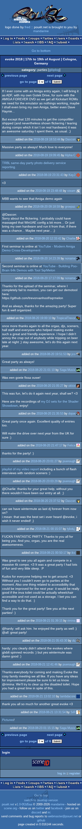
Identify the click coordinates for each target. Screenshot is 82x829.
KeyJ (72, 175)
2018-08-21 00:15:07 (48, 529)
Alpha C (70, 155)
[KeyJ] (78, 175)
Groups (34, 38)
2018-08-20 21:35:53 (49, 413)
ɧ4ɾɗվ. (71, 529)
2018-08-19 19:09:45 (46, 155)
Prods (20, 38)
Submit (61, 42)
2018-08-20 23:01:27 (44, 461)
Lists (16, 42)
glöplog (54, 70)
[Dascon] (78, 139)
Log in (8, 38)
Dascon (70, 139)
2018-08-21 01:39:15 (49, 620)
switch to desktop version (41, 800)
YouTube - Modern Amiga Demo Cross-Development (38, 248)
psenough (69, 461)
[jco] (78, 354)
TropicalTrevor (65, 318)
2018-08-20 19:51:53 (53, 354)
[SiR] (78, 712)
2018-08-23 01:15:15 (41, 728)
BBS (40, 42)
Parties (48, 38)
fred (27, 27)
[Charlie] (78, 238)
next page (54, 75)
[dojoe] (78, 413)
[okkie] (78, 385)
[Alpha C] (78, 155)
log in (61, 773)
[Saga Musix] (78, 370)
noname (70, 258)
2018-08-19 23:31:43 (50, 175)
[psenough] (78, 461)
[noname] (78, 258)
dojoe (71, 413)
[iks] (78, 552)
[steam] (78, 190)
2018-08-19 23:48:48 (48, 190)
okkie (71, 385)
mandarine (41, 31)
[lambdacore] (78, 696)
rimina (71, 620)
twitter (40, 808)
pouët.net (8, 804)
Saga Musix (67, 370)
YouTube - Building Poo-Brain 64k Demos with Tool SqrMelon (40, 268)
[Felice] (78, 445)
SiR (73, 712)
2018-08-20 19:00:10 (38, 318)
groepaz (70, 206)
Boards (73, 38)
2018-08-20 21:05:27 (49, 385)
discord (36, 812)
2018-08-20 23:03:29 (44, 481)
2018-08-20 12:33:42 (47, 238)
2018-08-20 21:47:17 (49, 445)
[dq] (78, 640)
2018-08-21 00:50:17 (53, 552)
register (74, 773)
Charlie (70, 238)
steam (71, 190)
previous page (16, 75)
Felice (71, 445)
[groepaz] (78, 206)
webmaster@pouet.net (63, 816)
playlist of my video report (20, 469)
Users (60, 38)
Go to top (41, 795)
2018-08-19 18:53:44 (46, 139)
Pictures (8, 720)
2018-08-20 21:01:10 (41, 370)
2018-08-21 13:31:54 (52, 712)
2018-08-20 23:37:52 (46, 501)
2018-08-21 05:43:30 (53, 640)
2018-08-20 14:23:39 (46, 258)
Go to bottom (41, 51)
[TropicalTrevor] (78, 318)
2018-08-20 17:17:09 (46, 278)
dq (73, 640)
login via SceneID (41, 763)
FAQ (50, 42)
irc (49, 812)
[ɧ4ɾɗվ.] (78, 529)
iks (73, 552)
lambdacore (67, 696)
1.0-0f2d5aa (24, 804)
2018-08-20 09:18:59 (46, 206)
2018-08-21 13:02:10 (41, 696)
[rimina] (78, 620)
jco (73, 354)
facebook (57, 808)
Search (28, 42)
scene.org (10, 808)
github (41, 820)
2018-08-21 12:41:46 (44, 664)
